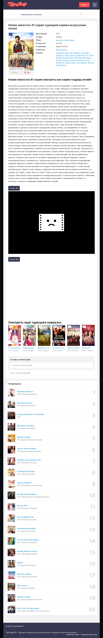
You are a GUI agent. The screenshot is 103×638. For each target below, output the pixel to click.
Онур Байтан (81, 63)
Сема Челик (69, 55)
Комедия (59, 40)
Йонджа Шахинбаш (82, 58)
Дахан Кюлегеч (82, 55)
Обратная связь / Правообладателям (81, 634)
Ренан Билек (68, 58)
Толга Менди (75, 53)
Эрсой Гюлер (61, 50)
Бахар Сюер (70, 63)
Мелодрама (69, 40)
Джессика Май (62, 53)
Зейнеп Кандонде (77, 60)
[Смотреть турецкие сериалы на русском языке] (17, 4)
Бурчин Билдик (62, 60)
